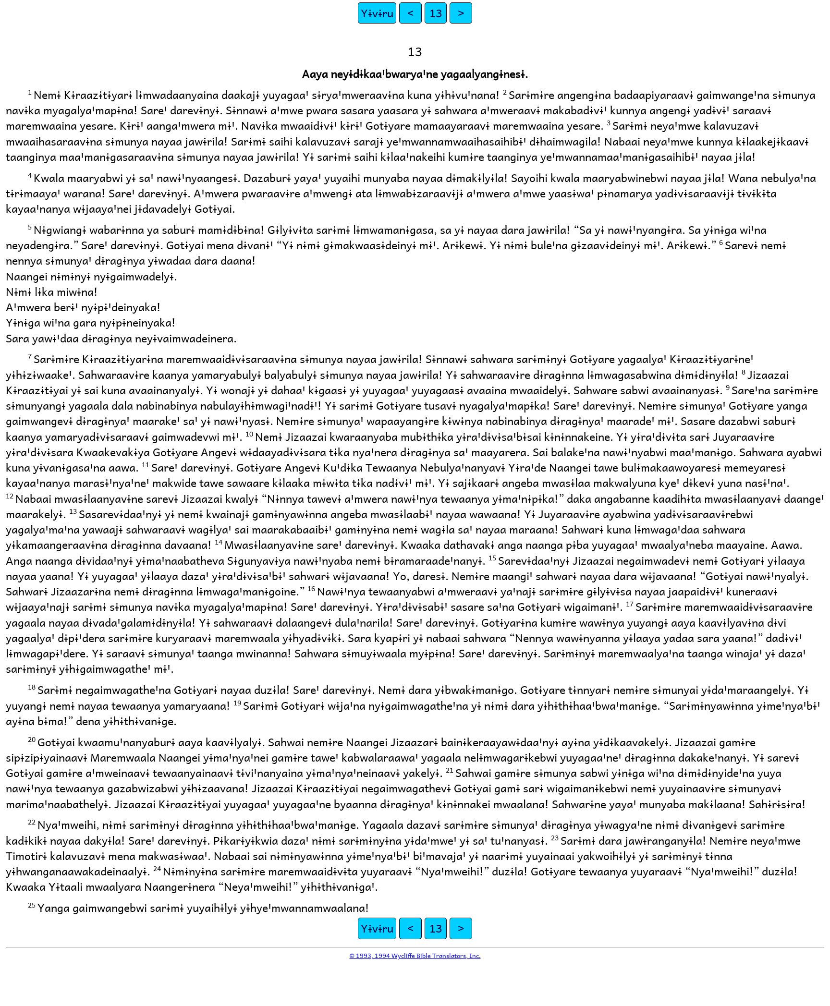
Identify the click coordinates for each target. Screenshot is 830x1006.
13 (435, 13)
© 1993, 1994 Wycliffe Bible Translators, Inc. (415, 955)
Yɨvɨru (377, 13)
